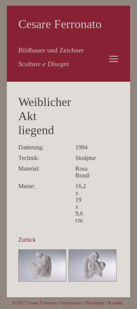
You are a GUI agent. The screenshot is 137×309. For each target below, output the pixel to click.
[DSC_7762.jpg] (92, 279)
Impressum (71, 303)
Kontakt (115, 303)
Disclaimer (94, 303)
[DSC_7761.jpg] (42, 279)
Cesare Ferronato (60, 24)
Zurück (27, 239)
